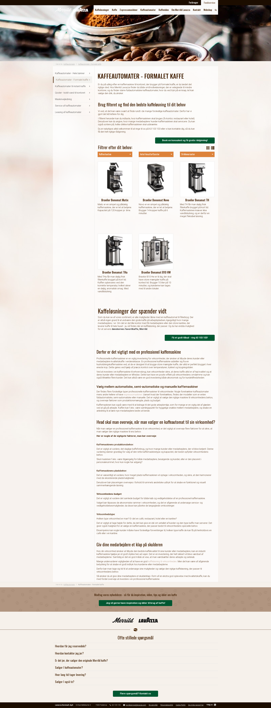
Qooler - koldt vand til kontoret (70, 92)
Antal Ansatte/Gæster (149, 154)
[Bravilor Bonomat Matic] (115, 179)
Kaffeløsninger (102, 10)
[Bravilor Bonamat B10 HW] (156, 251)
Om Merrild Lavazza (180, 10)
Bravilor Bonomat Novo (156, 200)
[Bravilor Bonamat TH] (197, 179)
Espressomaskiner (129, 10)
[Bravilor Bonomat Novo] (156, 179)
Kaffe (114, 10)
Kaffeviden (164, 10)
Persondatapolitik (166, 705)
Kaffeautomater (148, 10)
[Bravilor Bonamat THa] (115, 251)
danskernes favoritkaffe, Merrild (129, 329)
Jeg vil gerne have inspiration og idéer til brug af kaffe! (135, 603)
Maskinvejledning (63, 99)
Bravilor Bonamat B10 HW (156, 272)
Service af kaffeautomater (68, 105)
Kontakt (197, 10)
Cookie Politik (180, 705)
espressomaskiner (133, 394)
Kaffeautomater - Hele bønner (70, 73)
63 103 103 (116, 705)
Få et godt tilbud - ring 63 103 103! (190, 337)
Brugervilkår (153, 705)
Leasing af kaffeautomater (68, 112)
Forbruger (193, 2)
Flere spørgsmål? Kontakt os (135, 693)
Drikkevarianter (188, 154)
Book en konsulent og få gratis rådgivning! (185, 140)
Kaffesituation (105, 154)
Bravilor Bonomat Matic (114, 200)
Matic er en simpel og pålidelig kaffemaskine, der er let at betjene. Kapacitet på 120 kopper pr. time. (115, 207)
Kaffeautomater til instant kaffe (70, 86)
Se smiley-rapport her (196, 705)
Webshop (208, 10)
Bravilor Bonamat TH (197, 200)
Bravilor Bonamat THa (114, 272)
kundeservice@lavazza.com (136, 705)
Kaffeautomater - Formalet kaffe (89, 64)
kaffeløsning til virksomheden (162, 561)
